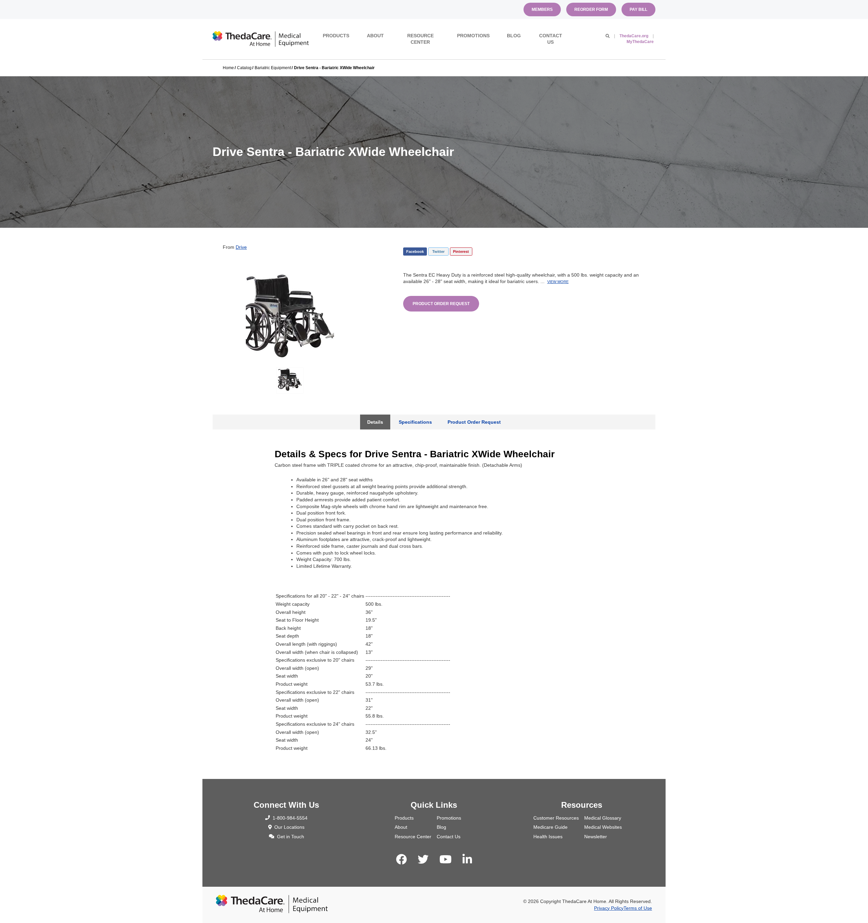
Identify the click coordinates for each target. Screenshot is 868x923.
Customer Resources (556, 818)
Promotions (473, 35)
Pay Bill (638, 9)
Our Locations (289, 827)
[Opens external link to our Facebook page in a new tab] (401, 859)
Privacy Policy (609, 908)
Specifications (415, 422)
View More (558, 282)
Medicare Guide (550, 827)
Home (228, 67)
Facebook (415, 251)
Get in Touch (290, 836)
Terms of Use (638, 908)
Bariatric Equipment (273, 67)
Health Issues (548, 836)
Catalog (244, 67)
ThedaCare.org (633, 36)
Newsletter (595, 836)
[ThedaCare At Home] (261, 39)
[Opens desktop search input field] (608, 36)
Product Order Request (441, 303)
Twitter (438, 251)
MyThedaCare (640, 41)
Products (336, 35)
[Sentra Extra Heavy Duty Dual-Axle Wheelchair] (290, 316)
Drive (241, 247)
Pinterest (461, 251)
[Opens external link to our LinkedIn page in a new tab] (467, 859)
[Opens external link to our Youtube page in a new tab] (445, 859)
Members (542, 9)
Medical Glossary (602, 818)
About (375, 35)
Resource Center (420, 39)
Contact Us (550, 39)
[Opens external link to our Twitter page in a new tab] (423, 859)
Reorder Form (591, 9)
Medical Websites (603, 827)
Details (375, 422)
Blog (514, 35)
